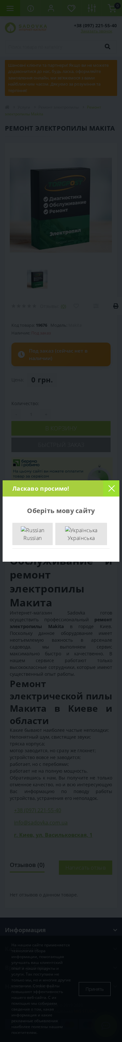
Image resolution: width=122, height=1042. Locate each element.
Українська (81, 538)
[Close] (111, 488)
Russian (32, 538)
